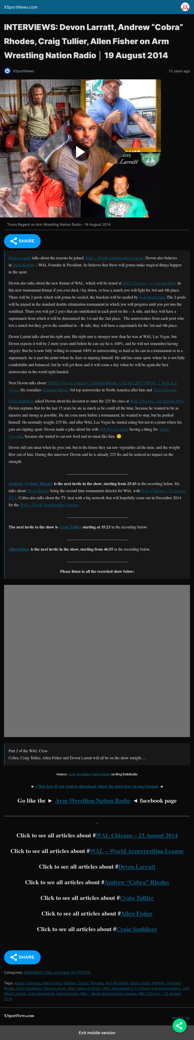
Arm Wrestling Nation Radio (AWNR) (134, 983)
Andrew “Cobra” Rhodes (31, 483)
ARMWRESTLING (38, 972)
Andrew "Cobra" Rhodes (83, 983)
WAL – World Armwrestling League (114, 257)
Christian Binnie (55, 389)
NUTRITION (81, 972)
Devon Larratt (20, 257)
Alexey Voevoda (27, 983)
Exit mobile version (97, 1032)
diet (71, 988)
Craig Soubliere (21, 400)
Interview (61, 972)
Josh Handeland (152, 297)
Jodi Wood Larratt (114, 429)
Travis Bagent (164, 389)
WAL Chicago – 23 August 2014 (149, 283)
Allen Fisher (19, 549)
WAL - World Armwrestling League (108, 993)
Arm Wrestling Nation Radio (89, 774)
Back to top (181, 1018)
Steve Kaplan (23, 264)
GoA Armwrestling (165, 988)
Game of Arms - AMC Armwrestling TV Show (112, 988)
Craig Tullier (70, 527)
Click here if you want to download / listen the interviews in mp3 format (97, 786)
